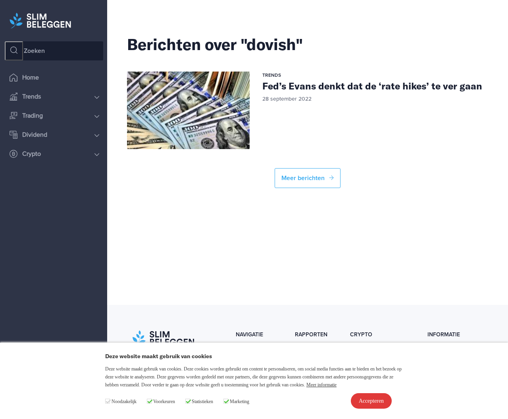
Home (30, 78)
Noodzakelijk (124, 401)
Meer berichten (303, 178)
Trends (31, 97)
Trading (32, 116)
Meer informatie (321, 385)
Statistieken (202, 401)
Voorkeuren (164, 401)
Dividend (34, 135)
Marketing (239, 401)
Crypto (31, 154)
